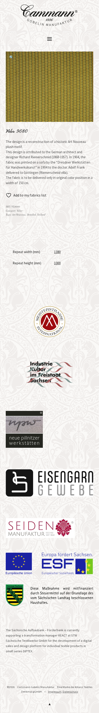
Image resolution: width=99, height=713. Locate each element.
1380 (57, 252)
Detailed (31, 214)
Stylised (41, 214)
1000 (57, 263)
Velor (19, 210)
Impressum (54, 691)
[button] (11, 57)
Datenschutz (70, 691)
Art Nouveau (19, 214)
